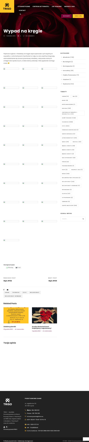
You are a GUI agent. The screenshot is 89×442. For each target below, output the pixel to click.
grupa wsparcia (68, 134)
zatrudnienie (67, 197)
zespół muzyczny (69, 205)
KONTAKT (22, 10)
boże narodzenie (68, 104)
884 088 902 (35, 410)
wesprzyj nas (77, 169)
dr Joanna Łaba (19, 329)
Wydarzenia (66, 84)
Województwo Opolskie (71, 177)
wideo (66, 173)
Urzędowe (66, 79)
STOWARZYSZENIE (24, 6)
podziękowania (68, 165)
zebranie (66, 201)
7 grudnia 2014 (10, 36)
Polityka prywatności (10, 441)
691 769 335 (36, 413)
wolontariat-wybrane (13, 296)
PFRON (65, 161)
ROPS (65, 169)
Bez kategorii (67, 62)
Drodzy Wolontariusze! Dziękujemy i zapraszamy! (42, 327)
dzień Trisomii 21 (69, 118)
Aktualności (66, 57)
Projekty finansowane (69, 75)
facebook (16, 292)
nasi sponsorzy (69, 157)
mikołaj (77, 141)
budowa (66, 108)
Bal (75, 96)
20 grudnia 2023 (8, 329)
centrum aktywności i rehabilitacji (69, 113)
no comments (30, 36)
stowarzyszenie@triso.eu (35, 416)
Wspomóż (66, 16)
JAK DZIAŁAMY (57, 6)
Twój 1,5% (78, 16)
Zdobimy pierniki (9, 327)
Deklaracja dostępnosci (25, 441)
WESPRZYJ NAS (69, 6)
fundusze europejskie (70, 130)
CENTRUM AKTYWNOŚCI (41, 6)
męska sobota (68, 149)
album (7, 292)
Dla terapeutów (67, 66)
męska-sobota (68, 145)
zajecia (66, 193)
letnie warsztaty (69, 138)
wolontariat (34, 292)
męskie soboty (68, 153)
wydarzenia (67, 189)
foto (25, 292)
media (65, 141)
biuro (65, 100)
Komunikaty (66, 70)
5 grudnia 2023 (36, 331)
